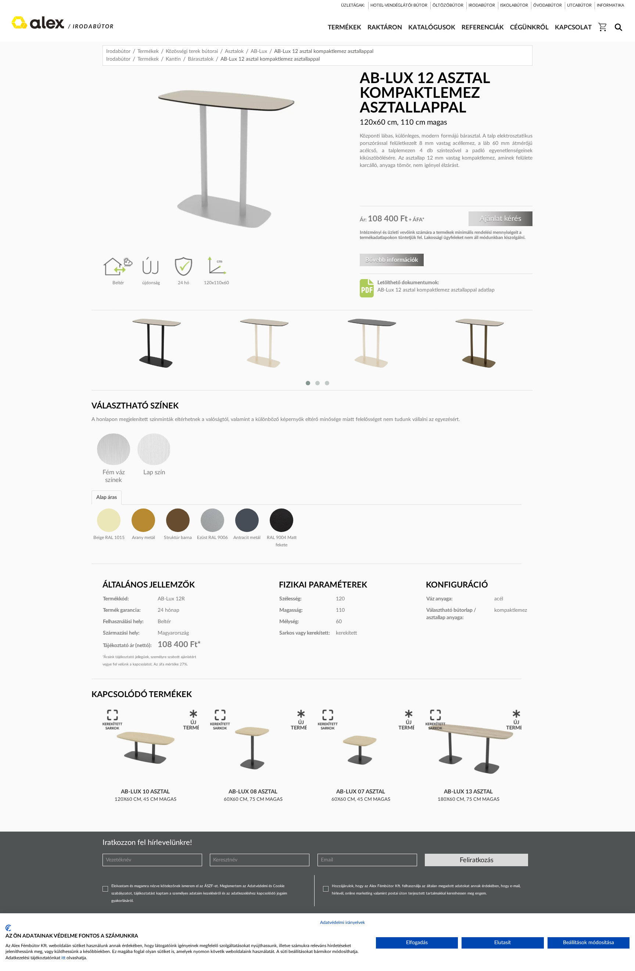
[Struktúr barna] (178, 519)
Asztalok (234, 51)
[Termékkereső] (617, 22)
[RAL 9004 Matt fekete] (281, 519)
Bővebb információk (391, 260)
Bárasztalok (201, 59)
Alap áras (106, 497)
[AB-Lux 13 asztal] (468, 748)
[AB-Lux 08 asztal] (253, 748)
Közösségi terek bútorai (192, 51)
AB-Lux (259, 51)
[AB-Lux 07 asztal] (361, 748)
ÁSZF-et (211, 886)
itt (63, 958)
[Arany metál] (143, 519)
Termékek (148, 51)
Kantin (173, 59)
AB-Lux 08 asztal (253, 792)
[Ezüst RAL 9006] (212, 519)
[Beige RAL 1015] (109, 519)
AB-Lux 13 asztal (468, 792)
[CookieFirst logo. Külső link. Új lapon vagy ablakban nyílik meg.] (8, 928)
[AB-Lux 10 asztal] (145, 748)
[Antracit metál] (247, 519)
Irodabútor (118, 51)
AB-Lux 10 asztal (145, 792)
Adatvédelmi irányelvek (342, 922)
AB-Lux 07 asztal (360, 792)
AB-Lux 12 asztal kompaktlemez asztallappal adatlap (436, 290)
